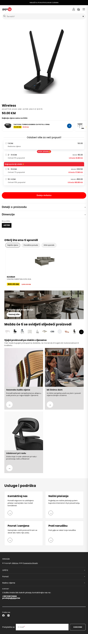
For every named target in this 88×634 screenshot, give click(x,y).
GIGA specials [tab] (49, 245)
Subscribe (77, 627)
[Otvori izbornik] (84, 9)
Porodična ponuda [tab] (31, 245)
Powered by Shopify (30, 563)
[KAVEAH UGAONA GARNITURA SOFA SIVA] (45, 261)
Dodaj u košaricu (44, 195)
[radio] (44, 144)
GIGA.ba (15, 563)
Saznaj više (13, 314)
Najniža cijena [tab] (12, 245)
